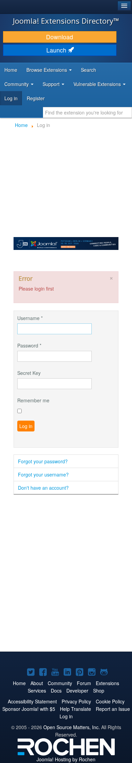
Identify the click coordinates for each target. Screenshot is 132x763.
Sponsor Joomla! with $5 (28, 708)
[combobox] (87, 112)
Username (30, 318)
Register (36, 98)
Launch (57, 50)
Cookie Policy (110, 701)
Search (88, 69)
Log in (11, 98)
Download (59, 37)
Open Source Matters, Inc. (71, 727)
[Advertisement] (66, 574)
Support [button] (52, 84)
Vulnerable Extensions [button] (97, 84)
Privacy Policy (76, 701)
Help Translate (75, 708)
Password (29, 345)
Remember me (33, 400)
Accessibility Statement (32, 701)
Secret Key (29, 372)
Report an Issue (113, 708)
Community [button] (17, 84)
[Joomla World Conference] (66, 242)
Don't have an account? (43, 487)
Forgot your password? (43, 461)
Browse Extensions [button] (47, 69)
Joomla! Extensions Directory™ (66, 21)
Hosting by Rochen (66, 759)
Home (10, 69)
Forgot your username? (43, 474)
